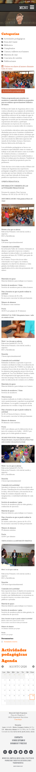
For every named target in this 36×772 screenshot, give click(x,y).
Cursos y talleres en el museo (16, 51)
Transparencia (18, 763)
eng (33, 2)
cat (24, 2)
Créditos (16, 761)
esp (28, 2)
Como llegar (18, 719)
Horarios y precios (18, 744)
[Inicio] (18, 15)
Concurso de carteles (13, 58)
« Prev (3, 666)
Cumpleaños (9, 48)
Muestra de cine (11, 55)
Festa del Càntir (10, 42)
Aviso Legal (21, 758)
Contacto (18, 738)
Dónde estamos (18, 741)
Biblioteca (8, 45)
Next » (33, 666)
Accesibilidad (26, 761)
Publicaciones (10, 61)
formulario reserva (10, 642)
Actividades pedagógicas (14, 39)
